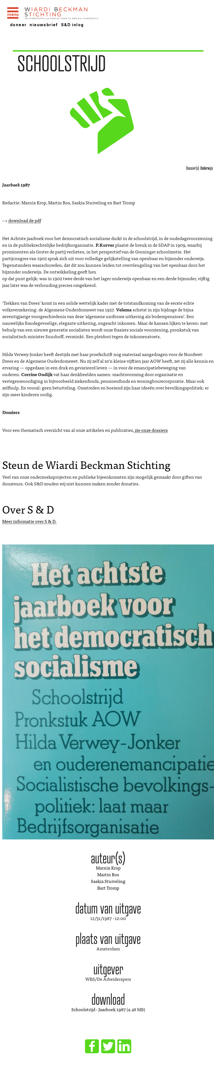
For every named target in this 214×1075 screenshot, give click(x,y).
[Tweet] (108, 1046)
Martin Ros (108, 874)
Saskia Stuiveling (108, 881)
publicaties (108, 172)
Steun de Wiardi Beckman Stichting (86, 464)
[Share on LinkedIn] (124, 1046)
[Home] (76, 13)
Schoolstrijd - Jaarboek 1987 (98, 1009)
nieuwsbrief (44, 24)
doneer (18, 24)
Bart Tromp (108, 887)
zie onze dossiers (151, 430)
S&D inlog (72, 24)
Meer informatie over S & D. (29, 521)
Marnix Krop (108, 867)
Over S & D (28, 508)
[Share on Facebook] (92, 1046)
